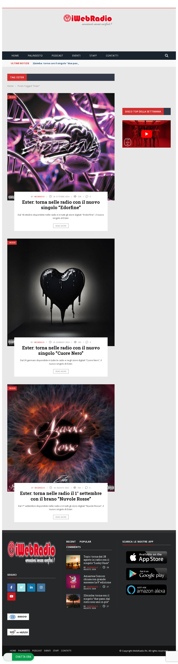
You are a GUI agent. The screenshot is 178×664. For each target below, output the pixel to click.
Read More (60, 225)
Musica (12, 97)
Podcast (57, 55)
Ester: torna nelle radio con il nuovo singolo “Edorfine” (61, 204)
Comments (73, 547)
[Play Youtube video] (146, 133)
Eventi (76, 55)
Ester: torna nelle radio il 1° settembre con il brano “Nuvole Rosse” (61, 496)
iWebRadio (39, 196)
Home (15, 55)
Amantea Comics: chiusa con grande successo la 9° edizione (97, 579)
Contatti (112, 55)
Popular (85, 541)
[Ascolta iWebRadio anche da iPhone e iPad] (146, 556)
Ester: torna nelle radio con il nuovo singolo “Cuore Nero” (61, 350)
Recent (71, 541)
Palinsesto (35, 55)
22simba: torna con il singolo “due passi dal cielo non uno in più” (70, 63)
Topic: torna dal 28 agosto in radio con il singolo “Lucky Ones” (96, 559)
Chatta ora (23, 656)
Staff (93, 55)
